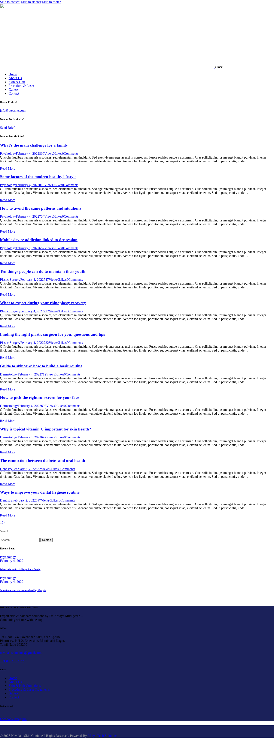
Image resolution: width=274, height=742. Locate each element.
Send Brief (7, 127)
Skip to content (10, 2)
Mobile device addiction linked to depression (38, 239)
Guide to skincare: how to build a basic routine (41, 366)
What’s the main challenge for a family (34, 145)
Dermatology (9, 374)
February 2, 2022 (24, 469)
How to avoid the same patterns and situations (40, 208)
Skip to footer (51, 2)
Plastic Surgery (10, 279)
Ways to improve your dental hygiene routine (39, 492)
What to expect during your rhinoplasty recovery (43, 303)
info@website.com (12, 110)
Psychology (8, 153)
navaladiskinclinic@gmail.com (21, 652)
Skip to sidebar (31, 2)
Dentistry (6, 469)
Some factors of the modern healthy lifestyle (38, 176)
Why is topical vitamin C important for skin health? (45, 429)
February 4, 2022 (27, 153)
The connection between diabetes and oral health (42, 460)
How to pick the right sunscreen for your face (39, 397)
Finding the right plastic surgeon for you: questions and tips (52, 334)
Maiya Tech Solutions (102, 736)
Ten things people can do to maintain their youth (42, 271)
